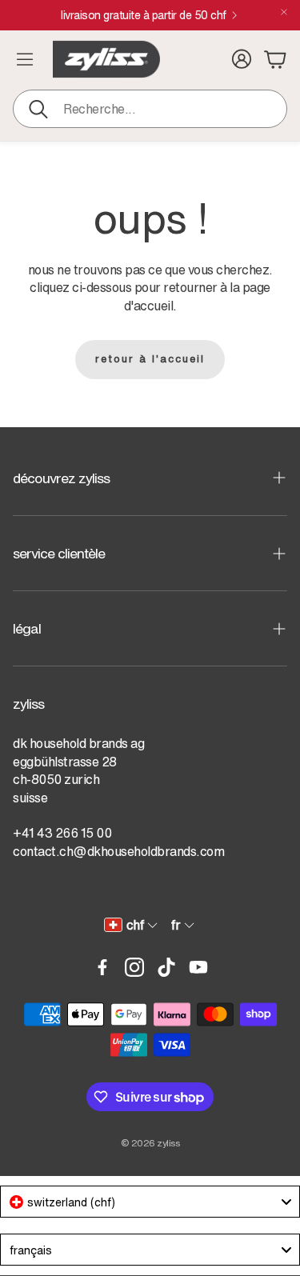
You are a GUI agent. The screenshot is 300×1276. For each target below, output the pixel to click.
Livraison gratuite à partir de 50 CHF (143, 15)
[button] (150, 108)
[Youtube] (198, 967)
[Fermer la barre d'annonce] (284, 12)
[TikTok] (166, 967)
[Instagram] (134, 967)
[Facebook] (102, 967)
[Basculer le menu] (25, 59)
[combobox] (150, 1202)
